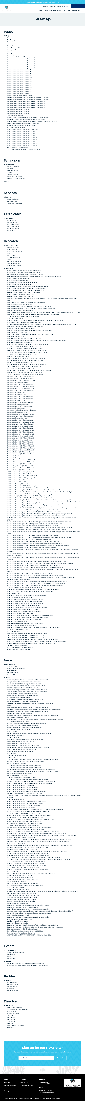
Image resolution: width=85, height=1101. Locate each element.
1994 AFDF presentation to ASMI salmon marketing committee (27, 607)
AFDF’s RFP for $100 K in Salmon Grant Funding (22, 725)
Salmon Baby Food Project (15, 735)
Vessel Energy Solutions (14, 203)
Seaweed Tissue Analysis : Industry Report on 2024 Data (25, 931)
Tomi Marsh (11, 1021)
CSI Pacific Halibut (13, 228)
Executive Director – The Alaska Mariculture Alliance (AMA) (26, 686)
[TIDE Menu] (84, 10)
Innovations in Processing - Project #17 (19, 90)
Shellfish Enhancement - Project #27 (18, 109)
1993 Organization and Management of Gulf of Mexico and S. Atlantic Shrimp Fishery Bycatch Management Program (43, 312)
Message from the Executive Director (18, 743)
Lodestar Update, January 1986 (17, 412)
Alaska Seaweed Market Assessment (18, 278)
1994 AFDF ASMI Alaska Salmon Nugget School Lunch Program (27, 595)
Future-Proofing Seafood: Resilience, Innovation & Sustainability (27, 117)
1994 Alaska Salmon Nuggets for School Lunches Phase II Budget (27, 617)
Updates (45, 6)
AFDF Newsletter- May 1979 (16, 480)
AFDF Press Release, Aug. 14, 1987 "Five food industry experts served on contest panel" (35, 504)
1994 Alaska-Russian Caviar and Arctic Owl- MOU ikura (24, 619)
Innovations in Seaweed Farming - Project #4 (21, 64)
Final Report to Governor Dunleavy (18, 280)
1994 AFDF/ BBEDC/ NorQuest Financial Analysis (22, 609)
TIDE (82, 10)
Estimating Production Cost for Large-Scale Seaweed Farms (25, 290)
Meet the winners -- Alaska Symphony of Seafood (22, 883)
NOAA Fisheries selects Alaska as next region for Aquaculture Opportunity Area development (36, 833)
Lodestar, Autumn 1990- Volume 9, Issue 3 (20, 438)
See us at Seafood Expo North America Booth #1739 (23, 813)
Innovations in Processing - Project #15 (19, 86)
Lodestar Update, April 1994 (16, 458)
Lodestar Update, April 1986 (16, 400)
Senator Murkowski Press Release (17, 903)
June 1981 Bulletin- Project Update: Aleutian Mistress (24, 366)
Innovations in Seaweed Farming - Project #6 (21, 68)
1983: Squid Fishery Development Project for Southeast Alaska (27, 633)
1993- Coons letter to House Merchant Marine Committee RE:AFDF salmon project (33, 589)
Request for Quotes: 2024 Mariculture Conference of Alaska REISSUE (28, 869)
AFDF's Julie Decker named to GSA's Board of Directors (24, 823)
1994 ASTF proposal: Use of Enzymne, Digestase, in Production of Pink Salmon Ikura (33, 627)
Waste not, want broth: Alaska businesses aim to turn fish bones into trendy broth (33, 715)
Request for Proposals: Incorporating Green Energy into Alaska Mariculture (31, 819)
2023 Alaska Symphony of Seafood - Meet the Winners (24, 765)
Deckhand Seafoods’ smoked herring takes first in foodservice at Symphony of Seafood (34, 710)
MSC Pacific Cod (12, 222)
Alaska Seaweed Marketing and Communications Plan (24, 270)
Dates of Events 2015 (14, 731)
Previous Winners (12, 170)
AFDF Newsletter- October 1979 (17, 482)
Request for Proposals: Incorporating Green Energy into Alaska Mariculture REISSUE (33, 831)
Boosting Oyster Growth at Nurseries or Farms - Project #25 (26, 106)
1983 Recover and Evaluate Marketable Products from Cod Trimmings (29, 330)
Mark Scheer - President (14, 1007)
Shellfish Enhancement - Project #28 (18, 111)
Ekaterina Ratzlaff (13, 984)
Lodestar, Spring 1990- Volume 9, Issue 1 (20, 442)
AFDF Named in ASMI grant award (18, 915)
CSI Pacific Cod (11, 220)
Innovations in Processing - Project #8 (19, 72)
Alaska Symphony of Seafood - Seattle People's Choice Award (26, 801)
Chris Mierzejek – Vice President (17, 1009)
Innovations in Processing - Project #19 (19, 94)
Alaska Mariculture (13, 199)
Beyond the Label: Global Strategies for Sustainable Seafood (26, 119)
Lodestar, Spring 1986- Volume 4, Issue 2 (20, 398)
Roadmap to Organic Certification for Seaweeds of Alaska (25, 348)
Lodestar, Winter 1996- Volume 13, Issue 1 (20, 462)
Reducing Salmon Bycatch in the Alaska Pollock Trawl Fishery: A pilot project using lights (35, 320)
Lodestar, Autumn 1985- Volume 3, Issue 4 (20, 390)
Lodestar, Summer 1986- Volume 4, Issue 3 (20, 414)
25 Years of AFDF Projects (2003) (17, 629)
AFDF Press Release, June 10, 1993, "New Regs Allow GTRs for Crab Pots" (30, 573)
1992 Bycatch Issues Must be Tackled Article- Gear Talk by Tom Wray (29, 306)
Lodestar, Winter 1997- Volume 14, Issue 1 (20, 468)
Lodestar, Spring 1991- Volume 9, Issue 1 (20, 444)
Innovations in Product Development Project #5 (22, 137)
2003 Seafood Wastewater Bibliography (19, 342)
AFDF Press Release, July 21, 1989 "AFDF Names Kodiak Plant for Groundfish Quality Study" (36, 516)
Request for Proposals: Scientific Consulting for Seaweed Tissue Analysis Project (32, 925)
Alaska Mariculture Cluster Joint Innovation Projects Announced (27, 853)
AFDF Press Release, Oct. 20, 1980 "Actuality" (21, 486)
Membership (11, 40)
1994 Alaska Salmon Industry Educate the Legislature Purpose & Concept (30, 615)
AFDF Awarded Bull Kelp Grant (17, 775)
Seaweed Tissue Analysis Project (17, 147)
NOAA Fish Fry (12, 753)
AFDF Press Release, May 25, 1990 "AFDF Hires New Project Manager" (29, 540)
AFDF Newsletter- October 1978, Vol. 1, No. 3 (21, 478)
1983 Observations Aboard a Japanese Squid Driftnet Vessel (26, 302)
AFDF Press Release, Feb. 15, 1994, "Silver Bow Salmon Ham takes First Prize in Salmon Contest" (37, 581)
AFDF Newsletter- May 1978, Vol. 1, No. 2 (20, 474)
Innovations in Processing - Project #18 (19, 92)
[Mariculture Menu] (79, 10)
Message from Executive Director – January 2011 (22, 741)
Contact (59, 6)
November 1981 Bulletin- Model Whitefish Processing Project (26, 364)
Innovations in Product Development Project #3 (22, 133)
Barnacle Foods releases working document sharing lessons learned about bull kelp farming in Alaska (39, 839)
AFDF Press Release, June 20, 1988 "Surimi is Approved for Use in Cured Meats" (32, 510)
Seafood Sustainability (14, 257)
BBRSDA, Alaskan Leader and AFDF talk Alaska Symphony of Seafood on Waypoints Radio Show (37, 851)
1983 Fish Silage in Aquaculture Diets (19, 332)
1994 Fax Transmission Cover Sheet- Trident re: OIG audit (25, 599)
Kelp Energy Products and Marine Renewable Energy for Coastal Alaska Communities (34, 276)
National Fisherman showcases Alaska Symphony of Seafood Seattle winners (31, 769)
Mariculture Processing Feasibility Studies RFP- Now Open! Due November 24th (32, 873)
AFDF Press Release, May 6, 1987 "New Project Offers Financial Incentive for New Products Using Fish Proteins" (42, 500)
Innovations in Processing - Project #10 (19, 76)
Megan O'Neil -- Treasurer (15, 1025)
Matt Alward (11, 1017)
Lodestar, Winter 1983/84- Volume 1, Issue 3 (21, 380)
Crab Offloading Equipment (15, 318)
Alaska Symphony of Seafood (53, 10)
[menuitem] (41, 10)
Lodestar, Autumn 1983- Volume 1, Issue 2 (20, 376)
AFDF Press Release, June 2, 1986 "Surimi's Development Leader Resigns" (30, 494)
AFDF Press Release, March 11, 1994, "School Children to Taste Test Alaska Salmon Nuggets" (36, 583)
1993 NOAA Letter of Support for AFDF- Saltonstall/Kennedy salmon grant (30, 591)
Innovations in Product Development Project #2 (22, 131)
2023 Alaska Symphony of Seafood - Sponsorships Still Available (27, 779)
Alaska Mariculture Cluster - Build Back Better (21, 125)
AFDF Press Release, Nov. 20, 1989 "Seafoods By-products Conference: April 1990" (33, 526)
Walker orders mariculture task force (18, 698)
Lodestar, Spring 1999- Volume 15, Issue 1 (20, 470)
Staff (5, 1088)
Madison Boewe (12, 986)
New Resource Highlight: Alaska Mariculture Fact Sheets (25, 817)
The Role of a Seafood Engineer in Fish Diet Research (24, 346)
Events (52, 6)
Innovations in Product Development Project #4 (22, 135)
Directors (11, 1001)
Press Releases (12, 670)
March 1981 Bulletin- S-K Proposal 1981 (20, 362)
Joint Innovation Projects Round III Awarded (21, 933)
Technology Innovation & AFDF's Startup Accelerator (24, 316)
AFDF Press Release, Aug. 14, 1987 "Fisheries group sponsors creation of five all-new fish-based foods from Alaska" (43, 502)
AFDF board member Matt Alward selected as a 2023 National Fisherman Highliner (33, 857)
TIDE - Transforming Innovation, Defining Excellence (23, 149)
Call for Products (12, 174)
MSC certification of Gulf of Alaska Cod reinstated (22, 702)
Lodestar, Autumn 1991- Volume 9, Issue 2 (20, 446)
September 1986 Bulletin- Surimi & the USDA (21, 410)
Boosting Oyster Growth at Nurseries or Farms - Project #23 (26, 102)
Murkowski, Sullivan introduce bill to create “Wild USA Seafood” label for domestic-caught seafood (38, 841)
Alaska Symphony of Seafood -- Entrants (19, 875)
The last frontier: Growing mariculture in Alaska (22, 694)
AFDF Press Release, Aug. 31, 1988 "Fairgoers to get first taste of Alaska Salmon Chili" (34, 512)
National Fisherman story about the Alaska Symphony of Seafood (27, 847)
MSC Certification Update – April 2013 (19, 717)
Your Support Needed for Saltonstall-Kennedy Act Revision (25, 739)
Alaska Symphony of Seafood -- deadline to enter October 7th (26, 865)
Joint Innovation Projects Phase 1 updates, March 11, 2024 (25, 635)
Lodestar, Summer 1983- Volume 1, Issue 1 (20, 378)
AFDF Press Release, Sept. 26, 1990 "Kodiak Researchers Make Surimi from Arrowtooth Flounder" (38, 546)
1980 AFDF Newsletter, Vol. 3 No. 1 (18, 356)
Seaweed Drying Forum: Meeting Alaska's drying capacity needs (27, 352)
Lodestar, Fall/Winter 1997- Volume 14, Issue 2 (22, 466)
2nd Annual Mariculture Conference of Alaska (21, 777)
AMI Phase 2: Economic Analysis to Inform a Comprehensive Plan (27, 286)
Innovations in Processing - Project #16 (19, 88)
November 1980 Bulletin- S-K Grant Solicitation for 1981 (25, 360)
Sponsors (10, 168)
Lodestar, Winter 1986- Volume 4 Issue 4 (20, 402)
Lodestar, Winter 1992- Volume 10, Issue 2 (20, 450)
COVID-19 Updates (13, 737)
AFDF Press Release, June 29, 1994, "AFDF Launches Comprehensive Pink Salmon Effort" (35, 585)
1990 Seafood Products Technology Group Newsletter (24, 338)
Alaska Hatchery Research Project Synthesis (21, 328)
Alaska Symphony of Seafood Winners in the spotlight (24, 821)
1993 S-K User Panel (13, 593)
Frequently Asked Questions (16, 178)
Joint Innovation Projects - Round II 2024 (20, 919)
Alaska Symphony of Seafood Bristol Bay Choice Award (24, 805)
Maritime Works (12, 201)
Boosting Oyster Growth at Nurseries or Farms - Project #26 (26, 108)
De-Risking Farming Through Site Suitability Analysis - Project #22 (28, 100)
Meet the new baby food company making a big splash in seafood (27, 708)
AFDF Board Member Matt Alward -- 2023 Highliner (23, 867)
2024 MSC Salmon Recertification (17, 923)
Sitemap (6, 1091)
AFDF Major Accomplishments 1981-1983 (20, 368)
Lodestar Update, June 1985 (16, 392)
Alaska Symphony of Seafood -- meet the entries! (22, 879)
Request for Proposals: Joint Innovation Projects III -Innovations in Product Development (35, 927)
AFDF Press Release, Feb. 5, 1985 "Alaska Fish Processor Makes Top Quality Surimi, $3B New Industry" (39, 492)
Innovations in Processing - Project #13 (19, 82)
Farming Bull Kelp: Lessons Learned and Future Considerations (27, 350)
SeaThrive (67, 10)
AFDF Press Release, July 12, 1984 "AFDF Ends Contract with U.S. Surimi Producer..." (33, 490)
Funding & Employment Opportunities (19, 56)
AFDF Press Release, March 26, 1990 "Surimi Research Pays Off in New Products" (32, 536)
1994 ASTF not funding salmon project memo (21, 625)
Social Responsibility (13, 48)
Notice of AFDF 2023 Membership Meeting (20, 877)
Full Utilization (12, 249)
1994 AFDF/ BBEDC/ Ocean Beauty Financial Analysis (24, 611)
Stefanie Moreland (13, 1013)
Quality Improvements (14, 265)
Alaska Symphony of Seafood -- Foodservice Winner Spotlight (26, 791)
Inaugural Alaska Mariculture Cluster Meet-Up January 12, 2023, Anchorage (31, 781)
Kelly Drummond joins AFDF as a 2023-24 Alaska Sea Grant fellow (28, 855)
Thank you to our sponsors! (15, 799)
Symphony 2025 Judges (14, 176)
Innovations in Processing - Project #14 (19, 84)
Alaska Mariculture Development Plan (19, 284)
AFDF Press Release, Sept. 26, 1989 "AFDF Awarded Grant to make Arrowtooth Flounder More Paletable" (40, 528)
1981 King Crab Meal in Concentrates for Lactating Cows (25, 326)
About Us (7, 1082)
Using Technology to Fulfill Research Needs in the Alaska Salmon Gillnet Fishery (32, 639)
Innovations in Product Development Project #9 (22, 145)
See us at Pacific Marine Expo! (16, 881)
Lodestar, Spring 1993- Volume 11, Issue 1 (20, 452)
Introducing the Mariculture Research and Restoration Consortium (28, 811)
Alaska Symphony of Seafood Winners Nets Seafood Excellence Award (29, 815)
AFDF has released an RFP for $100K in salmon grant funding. (26, 723)
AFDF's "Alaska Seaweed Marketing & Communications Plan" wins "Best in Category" (33, 771)
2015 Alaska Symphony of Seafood (18, 721)
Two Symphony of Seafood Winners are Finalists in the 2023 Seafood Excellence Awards (35, 809)
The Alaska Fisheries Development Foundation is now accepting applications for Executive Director (38, 859)
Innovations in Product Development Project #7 (22, 141)
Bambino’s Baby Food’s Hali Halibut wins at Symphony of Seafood (27, 712)
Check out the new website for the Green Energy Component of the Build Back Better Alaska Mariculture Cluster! (42, 891)
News (8, 660)
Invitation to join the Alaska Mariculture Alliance (22, 688)
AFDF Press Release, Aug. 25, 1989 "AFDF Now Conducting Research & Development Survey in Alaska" (39, 514)
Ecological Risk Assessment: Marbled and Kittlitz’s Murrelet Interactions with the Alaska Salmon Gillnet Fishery (42, 324)
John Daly (10, 1015)
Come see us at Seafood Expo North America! (21, 901)
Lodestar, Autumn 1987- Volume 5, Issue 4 (20, 416)
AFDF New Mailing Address (15, 887)
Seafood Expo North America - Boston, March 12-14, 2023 (25, 793)
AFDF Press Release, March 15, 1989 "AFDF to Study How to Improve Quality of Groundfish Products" (39, 522)
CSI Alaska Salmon (13, 224)
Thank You (10, 52)
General (9, 253)
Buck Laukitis (11, 1011)
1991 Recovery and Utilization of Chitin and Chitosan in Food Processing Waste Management (36, 340)
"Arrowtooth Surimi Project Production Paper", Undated (24, 587)
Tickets (9, 172)
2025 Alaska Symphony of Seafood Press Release (22, 929)
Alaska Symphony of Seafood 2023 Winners (21, 807)
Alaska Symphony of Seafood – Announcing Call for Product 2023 (27, 680)
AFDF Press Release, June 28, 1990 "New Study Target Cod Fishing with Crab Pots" (33, 542)
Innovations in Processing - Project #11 (19, 78)
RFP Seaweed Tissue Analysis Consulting (20, 647)
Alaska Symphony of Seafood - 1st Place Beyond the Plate (25, 803)
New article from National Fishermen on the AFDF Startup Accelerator (29, 913)
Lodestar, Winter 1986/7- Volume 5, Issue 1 (20, 406)
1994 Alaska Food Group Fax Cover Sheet (20, 613)
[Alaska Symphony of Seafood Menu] (62, 10)
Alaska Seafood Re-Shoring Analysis (18, 649)
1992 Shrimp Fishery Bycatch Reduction (20, 310)
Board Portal (11, 54)
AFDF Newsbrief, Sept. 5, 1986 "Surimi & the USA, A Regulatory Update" (29, 496)
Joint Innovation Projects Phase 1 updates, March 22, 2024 (25, 637)
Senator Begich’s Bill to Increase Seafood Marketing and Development (29, 733)
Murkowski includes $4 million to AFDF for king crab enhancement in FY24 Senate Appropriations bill (39, 845)
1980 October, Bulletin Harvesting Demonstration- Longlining (26, 358)
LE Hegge (10, 1023)
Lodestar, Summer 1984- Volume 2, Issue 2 (20, 386)
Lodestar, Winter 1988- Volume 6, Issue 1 (20, 426)
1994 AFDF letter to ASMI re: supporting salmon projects (25, 603)
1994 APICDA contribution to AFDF (18, 621)
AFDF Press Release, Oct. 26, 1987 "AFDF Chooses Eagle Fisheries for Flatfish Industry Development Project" (41, 508)
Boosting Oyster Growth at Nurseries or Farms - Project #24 (26, 104)
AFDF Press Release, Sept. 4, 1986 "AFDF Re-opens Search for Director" (29, 498)
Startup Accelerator (13, 50)
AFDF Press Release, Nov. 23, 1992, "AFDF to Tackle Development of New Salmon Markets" (35, 567)
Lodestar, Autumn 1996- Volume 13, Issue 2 (21, 464)
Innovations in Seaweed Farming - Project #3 (21, 62)
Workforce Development (14, 261)
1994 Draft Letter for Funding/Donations (20, 597)
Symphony (12, 160)
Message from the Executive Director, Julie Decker (23, 745)
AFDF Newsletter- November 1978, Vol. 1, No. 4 (22, 476)
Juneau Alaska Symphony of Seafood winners (21, 899)
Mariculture (75, 10)
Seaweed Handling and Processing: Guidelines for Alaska (25, 274)
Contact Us (10, 46)
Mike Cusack (11, 1019)
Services (10, 193)
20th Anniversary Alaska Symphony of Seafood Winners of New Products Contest (32, 759)
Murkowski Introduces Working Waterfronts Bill (22, 893)
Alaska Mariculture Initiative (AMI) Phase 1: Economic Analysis (27, 288)
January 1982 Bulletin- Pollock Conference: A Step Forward (25, 374)
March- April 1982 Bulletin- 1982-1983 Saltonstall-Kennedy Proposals (29, 370)
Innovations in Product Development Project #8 (22, 143)
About (40, 10)
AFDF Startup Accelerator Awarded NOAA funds (22, 897)
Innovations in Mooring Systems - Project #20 (21, 96)
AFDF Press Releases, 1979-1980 (17, 484)
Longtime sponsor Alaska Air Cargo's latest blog (22, 849)
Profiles (9, 976)
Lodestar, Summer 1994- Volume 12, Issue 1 (21, 460)
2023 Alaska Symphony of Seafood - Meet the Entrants (24, 767)
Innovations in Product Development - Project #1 (22, 129)
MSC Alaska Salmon (13, 226)
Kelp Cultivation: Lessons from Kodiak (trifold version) (24, 292)
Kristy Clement (12, 982)
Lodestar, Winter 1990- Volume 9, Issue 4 (20, 440)
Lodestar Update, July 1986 (16, 408)
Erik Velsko (10, 1027)
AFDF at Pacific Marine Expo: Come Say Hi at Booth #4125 (25, 761)
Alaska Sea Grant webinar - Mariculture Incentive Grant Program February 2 (31, 783)
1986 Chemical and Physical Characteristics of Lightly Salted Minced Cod (30, 334)
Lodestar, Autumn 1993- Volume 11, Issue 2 (21, 454)
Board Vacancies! (12, 871)
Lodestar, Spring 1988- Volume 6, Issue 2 (20, 428)
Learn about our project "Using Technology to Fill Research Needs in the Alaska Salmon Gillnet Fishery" (40, 911)
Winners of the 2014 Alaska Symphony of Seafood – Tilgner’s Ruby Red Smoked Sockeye (35, 719)
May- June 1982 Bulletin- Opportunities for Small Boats (24, 372)
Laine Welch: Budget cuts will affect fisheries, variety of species (27, 690)
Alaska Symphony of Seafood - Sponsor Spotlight (22, 787)
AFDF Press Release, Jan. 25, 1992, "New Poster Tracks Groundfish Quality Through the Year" (36, 561)
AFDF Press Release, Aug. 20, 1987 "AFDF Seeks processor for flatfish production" (33, 506)
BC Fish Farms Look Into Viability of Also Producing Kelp (25, 700)
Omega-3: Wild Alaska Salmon (16, 755)
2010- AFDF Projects (13, 631)
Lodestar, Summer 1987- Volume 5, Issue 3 (20, 422)
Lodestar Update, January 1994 (17, 456)
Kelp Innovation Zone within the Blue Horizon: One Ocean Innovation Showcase (32, 121)
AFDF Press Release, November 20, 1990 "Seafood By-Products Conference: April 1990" (34, 544)
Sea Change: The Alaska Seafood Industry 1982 (22, 354)
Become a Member (78, 6)
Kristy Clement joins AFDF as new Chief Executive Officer (25, 885)
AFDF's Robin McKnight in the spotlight (19, 773)
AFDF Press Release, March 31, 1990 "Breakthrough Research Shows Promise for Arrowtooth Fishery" (39, 538)
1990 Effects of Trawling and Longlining (19, 304)
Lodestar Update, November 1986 (18, 404)
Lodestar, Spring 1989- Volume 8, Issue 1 (20, 432)
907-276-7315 (48, 1090)
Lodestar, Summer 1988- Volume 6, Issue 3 (20, 430)
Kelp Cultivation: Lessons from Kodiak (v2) (20, 296)
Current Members (12, 42)
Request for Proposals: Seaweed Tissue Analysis (22, 907)
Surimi (9, 259)
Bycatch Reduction (13, 247)
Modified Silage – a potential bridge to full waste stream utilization (28, 747)
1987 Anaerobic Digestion (15, 336)
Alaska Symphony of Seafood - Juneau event (21, 785)
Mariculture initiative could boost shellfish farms (22, 696)
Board (9, 956)
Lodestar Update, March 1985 (16, 394)
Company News (12, 666)
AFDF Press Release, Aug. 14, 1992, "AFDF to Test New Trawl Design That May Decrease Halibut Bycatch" (40, 563)
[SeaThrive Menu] (70, 10)
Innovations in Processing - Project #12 (19, 80)
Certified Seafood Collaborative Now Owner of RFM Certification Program (30, 704)
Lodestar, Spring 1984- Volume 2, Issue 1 (20, 384)
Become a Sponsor (13, 166)
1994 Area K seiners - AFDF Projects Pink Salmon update (25, 623)
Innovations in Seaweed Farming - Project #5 (21, 66)
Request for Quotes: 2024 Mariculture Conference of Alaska (25, 863)
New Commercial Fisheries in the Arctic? (20, 751)
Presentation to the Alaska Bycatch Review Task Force (24, 322)
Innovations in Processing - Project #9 (19, 74)
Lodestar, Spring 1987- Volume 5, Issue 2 (20, 420)
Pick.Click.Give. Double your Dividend (19, 729)
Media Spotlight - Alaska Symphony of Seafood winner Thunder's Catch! (29, 827)
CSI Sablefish (11, 230)
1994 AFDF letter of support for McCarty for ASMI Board (24, 601)
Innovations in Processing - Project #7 (19, 70)
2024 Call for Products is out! (16, 843)
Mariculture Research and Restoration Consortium (23, 123)
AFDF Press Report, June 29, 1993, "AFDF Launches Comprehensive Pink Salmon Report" (35, 575)
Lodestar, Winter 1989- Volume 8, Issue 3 (20, 436)
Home (9, 38)
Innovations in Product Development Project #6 (22, 139)
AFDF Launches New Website (16, 763)
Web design (46, 1098)
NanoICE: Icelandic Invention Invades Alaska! (21, 749)
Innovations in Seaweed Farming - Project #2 (21, 60)
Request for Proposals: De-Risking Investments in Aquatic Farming (28, 917)
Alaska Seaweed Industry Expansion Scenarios (22, 294)
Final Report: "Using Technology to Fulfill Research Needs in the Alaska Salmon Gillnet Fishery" (37, 641)
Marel (9, 706)
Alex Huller (10, 988)
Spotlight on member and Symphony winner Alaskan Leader (26, 861)
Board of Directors (10, 1085)
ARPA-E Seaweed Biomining (16, 127)
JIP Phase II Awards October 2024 (17, 645)
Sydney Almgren (12, 990)
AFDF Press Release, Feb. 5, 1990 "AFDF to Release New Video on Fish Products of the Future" (36, 530)
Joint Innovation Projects (15, 115)
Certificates (12, 214)
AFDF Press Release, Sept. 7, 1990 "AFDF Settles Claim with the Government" (31, 548)
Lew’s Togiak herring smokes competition (20, 714)
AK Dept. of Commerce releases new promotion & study (24, 727)
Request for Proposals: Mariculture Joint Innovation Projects (26, 829)
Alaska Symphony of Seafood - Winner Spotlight (22, 789)
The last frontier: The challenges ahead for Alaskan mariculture (27, 692)
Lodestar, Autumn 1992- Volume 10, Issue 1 (21, 448)
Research (11, 241)
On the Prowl (11, 757)
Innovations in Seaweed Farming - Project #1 (21, 58)
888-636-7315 (49, 1092)
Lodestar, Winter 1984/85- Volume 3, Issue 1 (21, 388)
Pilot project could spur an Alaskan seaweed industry (24, 682)
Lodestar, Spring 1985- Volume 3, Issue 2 (20, 396)
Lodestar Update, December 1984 (17, 382)
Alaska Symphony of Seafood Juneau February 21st (23, 895)
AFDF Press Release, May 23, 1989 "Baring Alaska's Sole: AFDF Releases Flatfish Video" (34, 524)
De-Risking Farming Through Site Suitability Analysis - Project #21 (28, 98)
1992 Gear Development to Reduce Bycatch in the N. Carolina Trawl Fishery (31, 308)
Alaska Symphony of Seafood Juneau (18, 889)
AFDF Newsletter (12, 672)
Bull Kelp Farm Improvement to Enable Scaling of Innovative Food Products (31, 643)
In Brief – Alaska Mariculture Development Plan (22, 282)
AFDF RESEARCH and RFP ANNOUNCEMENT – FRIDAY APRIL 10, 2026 (29, 935)
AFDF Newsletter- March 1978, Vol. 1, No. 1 (20, 472)
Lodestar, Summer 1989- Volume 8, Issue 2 (20, 434)
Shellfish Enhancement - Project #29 (18, 113)
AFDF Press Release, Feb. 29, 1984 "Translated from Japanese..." (27, 488)
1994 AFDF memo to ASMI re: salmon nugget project (23, 605)
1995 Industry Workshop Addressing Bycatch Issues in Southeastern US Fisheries (33, 314)
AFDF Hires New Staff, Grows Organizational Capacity (24, 684)
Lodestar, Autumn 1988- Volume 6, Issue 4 (20, 424)
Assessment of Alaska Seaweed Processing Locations (23, 272)
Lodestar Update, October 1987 (17, 418)
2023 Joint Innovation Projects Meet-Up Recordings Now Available (28, 909)
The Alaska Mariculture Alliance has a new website (23, 825)
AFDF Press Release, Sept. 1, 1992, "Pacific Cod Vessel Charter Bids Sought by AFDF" (33, 565)
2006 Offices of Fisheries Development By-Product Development (27, 344)
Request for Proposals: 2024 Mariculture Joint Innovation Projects (28, 905)
